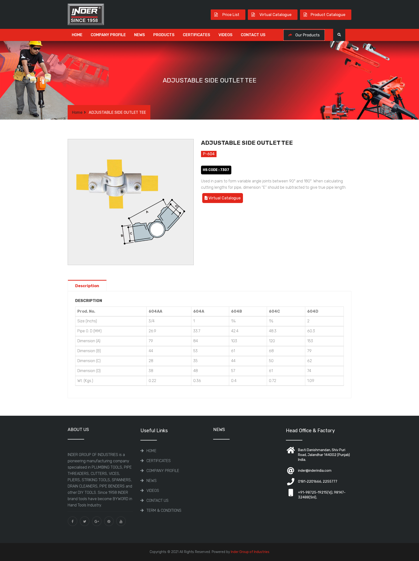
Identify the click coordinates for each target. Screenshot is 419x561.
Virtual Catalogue (274, 14)
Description (87, 286)
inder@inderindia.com (314, 471)
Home (77, 35)
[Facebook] (72, 521)
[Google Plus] (97, 521)
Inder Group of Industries (250, 552)
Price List (230, 14)
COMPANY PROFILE (108, 35)
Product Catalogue (328, 14)
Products (164, 35)
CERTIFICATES (196, 35)
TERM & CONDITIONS (163, 510)
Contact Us (253, 35)
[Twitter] (84, 521)
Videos (225, 35)
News (139, 35)
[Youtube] (121, 521)
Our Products (307, 35)
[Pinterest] (109, 521)
